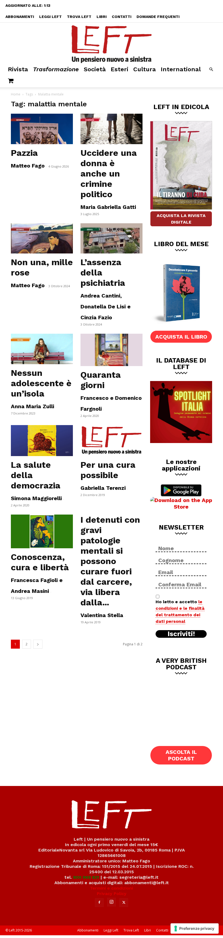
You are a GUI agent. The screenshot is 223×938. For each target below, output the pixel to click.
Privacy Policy (111, 893)
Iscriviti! (181, 634)
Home (15, 94)
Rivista (18, 69)
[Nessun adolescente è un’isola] (42, 349)
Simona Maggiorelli (36, 498)
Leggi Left (50, 16)
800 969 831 (86, 877)
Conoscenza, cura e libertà (40, 562)
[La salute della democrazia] (42, 440)
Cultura (144, 69)
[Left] (111, 43)
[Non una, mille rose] (42, 238)
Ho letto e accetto (180, 611)
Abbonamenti (19, 16)
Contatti (121, 16)
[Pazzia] (42, 129)
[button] (211, 69)
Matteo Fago (28, 165)
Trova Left (79, 16)
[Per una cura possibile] (111, 440)
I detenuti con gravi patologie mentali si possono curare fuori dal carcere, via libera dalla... (110, 561)
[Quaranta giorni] (111, 350)
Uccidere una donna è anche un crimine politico (108, 173)
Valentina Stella (101, 615)
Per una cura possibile (107, 470)
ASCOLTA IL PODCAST (181, 755)
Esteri (119, 69)
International (181, 69)
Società (95, 69)
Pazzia (24, 153)
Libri (102, 16)
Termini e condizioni (111, 888)
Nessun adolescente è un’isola (41, 383)
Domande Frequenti (158, 16)
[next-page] (37, 644)
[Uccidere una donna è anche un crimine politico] (111, 129)
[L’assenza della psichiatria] (111, 238)
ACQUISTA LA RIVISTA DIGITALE (181, 219)
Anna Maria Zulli (32, 406)
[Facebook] (99, 902)
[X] (123, 902)
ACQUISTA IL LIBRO (181, 336)
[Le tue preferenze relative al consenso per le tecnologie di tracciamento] (195, 928)
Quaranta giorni (100, 380)
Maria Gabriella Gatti (108, 207)
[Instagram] (111, 902)
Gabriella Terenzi (103, 488)
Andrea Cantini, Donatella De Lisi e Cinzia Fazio (105, 306)
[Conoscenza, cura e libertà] (42, 531)
